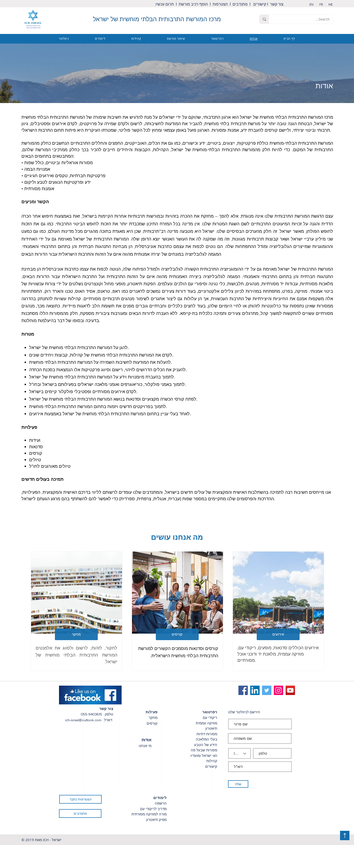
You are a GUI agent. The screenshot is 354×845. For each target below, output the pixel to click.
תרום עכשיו (165, 4)
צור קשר (277, 4)
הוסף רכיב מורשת (193, 4)
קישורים (259, 4)
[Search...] (264, 19)
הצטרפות (221, 4)
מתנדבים (240, 4)
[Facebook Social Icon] (243, 690)
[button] (278, 634)
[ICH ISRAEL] (266, 690)
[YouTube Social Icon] (290, 690)
